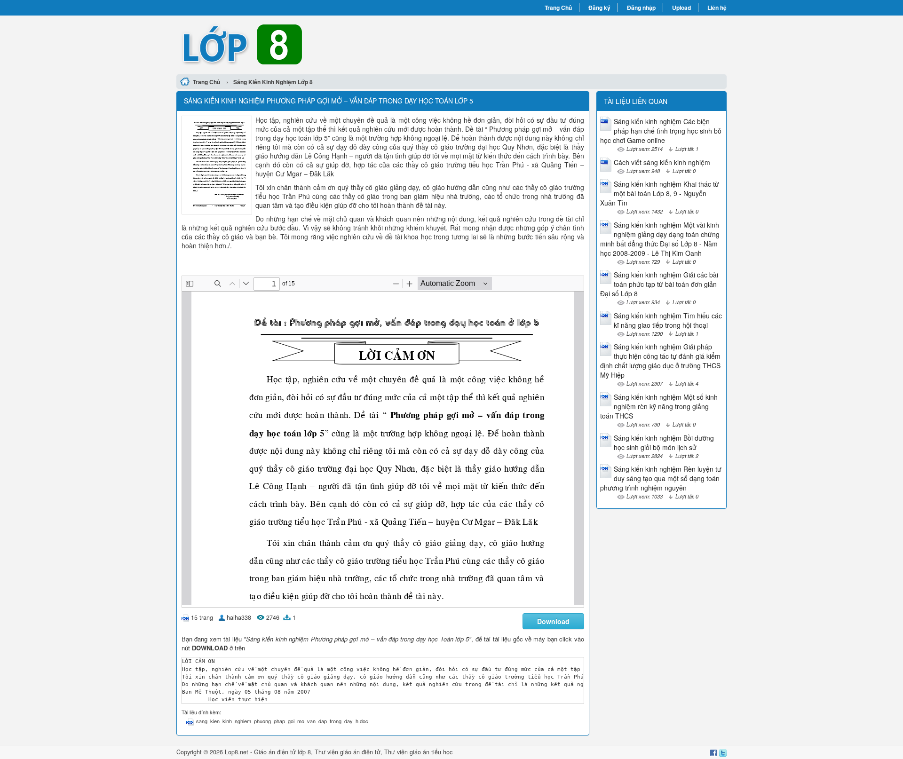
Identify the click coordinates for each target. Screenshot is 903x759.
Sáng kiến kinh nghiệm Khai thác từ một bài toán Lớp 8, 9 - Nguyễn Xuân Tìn (659, 193)
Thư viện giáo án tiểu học (418, 752)
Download (553, 621)
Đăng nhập (641, 7)
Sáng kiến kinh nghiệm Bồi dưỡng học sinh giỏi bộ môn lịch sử (664, 442)
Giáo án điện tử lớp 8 (282, 752)
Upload (681, 7)
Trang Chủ (558, 7)
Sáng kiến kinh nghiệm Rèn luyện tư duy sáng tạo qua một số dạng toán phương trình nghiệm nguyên (660, 478)
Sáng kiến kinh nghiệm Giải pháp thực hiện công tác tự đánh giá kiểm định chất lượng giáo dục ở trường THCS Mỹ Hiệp (660, 361)
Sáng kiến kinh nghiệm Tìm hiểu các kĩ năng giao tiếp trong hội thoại (668, 320)
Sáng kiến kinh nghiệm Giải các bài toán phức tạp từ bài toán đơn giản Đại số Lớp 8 (659, 284)
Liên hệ (717, 7)
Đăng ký (599, 7)
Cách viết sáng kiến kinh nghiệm (662, 162)
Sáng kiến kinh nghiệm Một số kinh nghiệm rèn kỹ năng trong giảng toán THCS (659, 406)
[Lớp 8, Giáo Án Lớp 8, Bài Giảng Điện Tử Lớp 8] (314, 43)
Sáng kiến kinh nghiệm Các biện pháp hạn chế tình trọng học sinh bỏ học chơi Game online (660, 131)
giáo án (350, 752)
